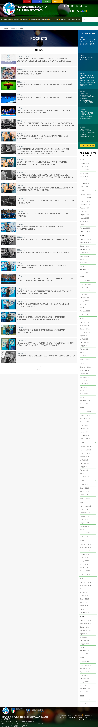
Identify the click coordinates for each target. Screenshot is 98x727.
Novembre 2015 (85, 586)
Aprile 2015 (84, 606)
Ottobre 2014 (85, 627)
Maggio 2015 (84, 602)
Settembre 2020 (85, 419)
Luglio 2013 (84, 675)
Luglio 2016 (84, 558)
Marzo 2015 (84, 609)
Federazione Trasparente (85, 719)
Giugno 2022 (84, 342)
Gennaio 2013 (85, 692)
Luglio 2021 (84, 384)
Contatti (65, 24)
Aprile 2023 (84, 304)
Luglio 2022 (84, 339)
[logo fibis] (9, 14)
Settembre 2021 (85, 377)
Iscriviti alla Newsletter (75, 717)
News (9, 19)
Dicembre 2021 (85, 367)
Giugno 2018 (84, 488)
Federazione (4, 19)
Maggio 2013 (84, 682)
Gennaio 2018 (85, 498)
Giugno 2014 (84, 640)
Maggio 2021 (84, 390)
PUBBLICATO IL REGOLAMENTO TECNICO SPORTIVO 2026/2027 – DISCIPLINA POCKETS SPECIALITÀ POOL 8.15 (44, 59)
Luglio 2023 (84, 294)
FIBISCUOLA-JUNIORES (54, 19)
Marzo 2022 (84, 352)
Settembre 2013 (85, 668)
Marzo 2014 (84, 647)
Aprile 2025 (84, 221)
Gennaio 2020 (85, 439)
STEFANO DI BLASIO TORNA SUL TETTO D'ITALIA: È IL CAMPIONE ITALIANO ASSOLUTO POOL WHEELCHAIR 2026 (45, 176)
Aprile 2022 (84, 349)
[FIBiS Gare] (75, 11)
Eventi (74, 19)
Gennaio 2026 (85, 187)
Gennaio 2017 (85, 536)
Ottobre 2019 (85, 453)
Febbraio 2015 (85, 612)
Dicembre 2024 (85, 239)
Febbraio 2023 (85, 311)
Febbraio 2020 (85, 435)
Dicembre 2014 (85, 620)
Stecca (27, 1)
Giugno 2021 (84, 387)
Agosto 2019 (84, 457)
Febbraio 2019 (85, 477)
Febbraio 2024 (85, 269)
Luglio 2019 (84, 460)
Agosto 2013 (84, 672)
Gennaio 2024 (85, 273)
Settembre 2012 (85, 700)
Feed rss (63, 717)
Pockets (47, 1)
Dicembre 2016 (85, 544)
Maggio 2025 (84, 218)
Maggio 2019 (84, 467)
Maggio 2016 (84, 561)
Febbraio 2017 (85, 533)
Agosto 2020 (84, 422)
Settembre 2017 (85, 513)
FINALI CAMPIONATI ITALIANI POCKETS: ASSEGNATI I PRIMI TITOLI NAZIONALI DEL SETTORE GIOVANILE (45, 344)
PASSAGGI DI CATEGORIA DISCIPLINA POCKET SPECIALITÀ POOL (44, 98)
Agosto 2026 (84, 163)
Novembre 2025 (85, 198)
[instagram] (73, 6)
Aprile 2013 (84, 685)
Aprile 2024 (84, 263)
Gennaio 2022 (85, 359)
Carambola (57, 1)
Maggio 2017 (84, 526)
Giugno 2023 (84, 298)
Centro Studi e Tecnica (65, 19)
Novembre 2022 (85, 326)
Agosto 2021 (84, 380)
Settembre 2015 (85, 589)
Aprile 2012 (84, 703)
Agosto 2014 (84, 634)
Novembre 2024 (85, 243)
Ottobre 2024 (85, 246)
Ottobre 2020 (85, 415)
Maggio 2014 (84, 644)
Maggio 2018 (84, 491)
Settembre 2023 (85, 291)
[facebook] (64, 6)
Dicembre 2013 (85, 662)
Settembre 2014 (85, 630)
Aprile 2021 (84, 394)
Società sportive (16, 19)
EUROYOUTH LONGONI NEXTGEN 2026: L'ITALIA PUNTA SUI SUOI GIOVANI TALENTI (87, 114)
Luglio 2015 (84, 596)
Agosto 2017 (84, 516)
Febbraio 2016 (85, 571)
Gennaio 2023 (85, 314)
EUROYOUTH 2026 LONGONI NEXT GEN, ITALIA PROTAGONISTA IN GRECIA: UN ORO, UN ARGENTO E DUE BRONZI (87, 80)
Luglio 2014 (84, 637)
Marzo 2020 (84, 432)
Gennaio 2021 (85, 404)
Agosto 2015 (84, 592)
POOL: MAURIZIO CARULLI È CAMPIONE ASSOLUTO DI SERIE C (46, 356)
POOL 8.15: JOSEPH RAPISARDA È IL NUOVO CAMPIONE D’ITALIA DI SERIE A (43, 305)
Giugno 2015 (84, 599)
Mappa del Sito (88, 715)
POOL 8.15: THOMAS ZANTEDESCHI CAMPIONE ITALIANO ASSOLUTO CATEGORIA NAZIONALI (44, 292)
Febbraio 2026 (85, 183)
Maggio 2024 (84, 259)
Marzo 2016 (84, 568)
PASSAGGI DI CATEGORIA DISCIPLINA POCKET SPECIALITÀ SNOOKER (44, 85)
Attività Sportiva (25, 19)
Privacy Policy (61, 715)
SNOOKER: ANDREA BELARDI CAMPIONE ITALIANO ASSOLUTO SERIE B (41, 227)
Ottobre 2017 (85, 509)
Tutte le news (87, 146)
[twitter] (68, 6)
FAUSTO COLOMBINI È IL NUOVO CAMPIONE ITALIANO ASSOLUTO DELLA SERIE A (43, 137)
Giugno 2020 (84, 429)
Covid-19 (78, 19)
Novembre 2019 (85, 450)
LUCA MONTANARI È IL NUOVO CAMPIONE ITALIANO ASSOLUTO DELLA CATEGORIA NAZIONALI (42, 163)
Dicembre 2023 (85, 281)
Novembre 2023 (85, 284)
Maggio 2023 (84, 301)
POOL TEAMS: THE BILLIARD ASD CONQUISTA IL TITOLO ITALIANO (43, 214)
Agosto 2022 (84, 336)
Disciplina (33, 24)
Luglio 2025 (84, 211)
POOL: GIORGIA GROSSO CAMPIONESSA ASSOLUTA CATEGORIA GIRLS (41, 331)
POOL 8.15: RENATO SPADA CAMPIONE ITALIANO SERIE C (44, 252)
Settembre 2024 (85, 249)
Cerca (80, 715)
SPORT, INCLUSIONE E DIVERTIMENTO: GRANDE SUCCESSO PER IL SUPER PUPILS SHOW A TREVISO (45, 279)
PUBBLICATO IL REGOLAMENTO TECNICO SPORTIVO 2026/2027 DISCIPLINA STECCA (87, 132)
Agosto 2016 (84, 554)
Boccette (36, 1)
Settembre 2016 (85, 551)
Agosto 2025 (84, 208)
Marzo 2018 (84, 495)
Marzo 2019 (84, 473)
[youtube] (77, 6)
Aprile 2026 (84, 177)
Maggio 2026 (84, 173)
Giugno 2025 (84, 215)
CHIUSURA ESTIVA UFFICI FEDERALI (86, 58)
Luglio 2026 (84, 167)
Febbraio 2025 (85, 228)
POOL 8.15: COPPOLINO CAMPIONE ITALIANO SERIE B (42, 239)
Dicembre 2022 (85, 322)
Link (92, 717)
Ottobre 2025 (85, 201)
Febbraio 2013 (85, 689)
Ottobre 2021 (85, 374)
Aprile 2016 (84, 564)
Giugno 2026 (84, 170)
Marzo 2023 (84, 308)
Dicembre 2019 (85, 447)
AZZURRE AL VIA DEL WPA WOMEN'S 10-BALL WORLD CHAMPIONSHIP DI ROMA (43, 72)
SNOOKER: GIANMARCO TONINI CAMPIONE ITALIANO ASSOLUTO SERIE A (42, 266)
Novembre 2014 (85, 624)
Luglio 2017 (84, 519)
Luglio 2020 (84, 425)
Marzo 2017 (84, 529)
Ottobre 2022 (85, 329)
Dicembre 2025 (85, 195)
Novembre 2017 (85, 506)
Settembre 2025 (85, 205)
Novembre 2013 (85, 665)
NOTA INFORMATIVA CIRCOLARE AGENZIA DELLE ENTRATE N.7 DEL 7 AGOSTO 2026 (87, 42)
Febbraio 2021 (85, 401)
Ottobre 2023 (85, 287)
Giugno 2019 (84, 463)
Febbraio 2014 (85, 650)
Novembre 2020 (85, 412)
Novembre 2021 (85, 370)
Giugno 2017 (84, 523)
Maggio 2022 (84, 346)
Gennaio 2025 (85, 231)
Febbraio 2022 (85, 356)
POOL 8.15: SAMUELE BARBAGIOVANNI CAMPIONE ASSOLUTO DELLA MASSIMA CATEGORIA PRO (41, 318)
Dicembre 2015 (85, 582)
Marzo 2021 (84, 397)
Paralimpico (41, 19)
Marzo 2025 (84, 225)
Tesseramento (33, 19)
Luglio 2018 (84, 485)
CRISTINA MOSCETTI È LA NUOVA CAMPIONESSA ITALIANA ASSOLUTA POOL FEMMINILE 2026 (45, 189)
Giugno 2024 (84, 256)
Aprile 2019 (84, 470)
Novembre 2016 (85, 547)
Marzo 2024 (84, 266)
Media (46, 19)
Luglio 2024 (84, 253)
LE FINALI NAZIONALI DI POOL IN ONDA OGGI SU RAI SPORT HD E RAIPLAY (45, 201)
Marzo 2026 (84, 180)
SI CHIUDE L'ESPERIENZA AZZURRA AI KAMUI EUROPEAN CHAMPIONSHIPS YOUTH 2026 (44, 111)
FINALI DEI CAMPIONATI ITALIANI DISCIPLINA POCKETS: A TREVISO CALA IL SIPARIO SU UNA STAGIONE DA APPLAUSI (45, 124)
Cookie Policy (72, 715)
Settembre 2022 (85, 332)
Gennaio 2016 (85, 574)
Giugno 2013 (84, 679)
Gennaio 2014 (85, 654)
